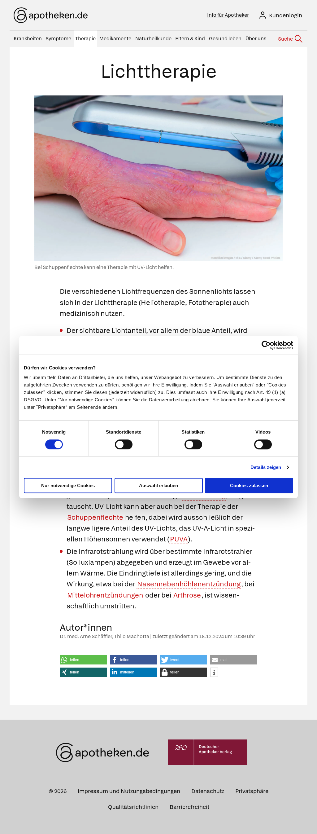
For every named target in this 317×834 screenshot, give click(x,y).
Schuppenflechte (95, 517)
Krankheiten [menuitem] (28, 38)
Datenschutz (207, 791)
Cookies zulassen (249, 485)
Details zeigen (265, 467)
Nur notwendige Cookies (68, 485)
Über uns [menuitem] (256, 38)
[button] (83, 659)
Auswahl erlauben (158, 485)
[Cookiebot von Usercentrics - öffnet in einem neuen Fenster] (266, 345)
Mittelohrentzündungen (105, 595)
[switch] (123, 444)
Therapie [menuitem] (85, 38)
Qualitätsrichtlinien (133, 806)
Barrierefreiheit (189, 806)
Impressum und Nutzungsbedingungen (129, 791)
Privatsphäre (251, 791)
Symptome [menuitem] (58, 38)
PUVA (179, 539)
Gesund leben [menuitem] (225, 38)
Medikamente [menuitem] (115, 38)
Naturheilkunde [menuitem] (153, 38)
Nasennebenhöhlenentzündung (189, 584)
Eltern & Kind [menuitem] (190, 38)
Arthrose (187, 595)
